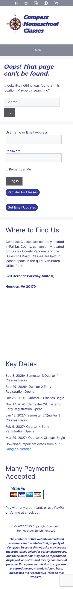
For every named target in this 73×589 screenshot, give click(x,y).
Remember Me (19, 169)
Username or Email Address (27, 132)
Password (13, 151)
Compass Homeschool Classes (40, 24)
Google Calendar (18, 449)
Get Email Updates (22, 207)
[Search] (9, 112)
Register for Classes (23, 192)
